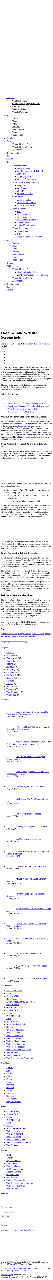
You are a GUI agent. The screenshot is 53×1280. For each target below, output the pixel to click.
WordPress (46, 344)
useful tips (9, 624)
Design (9, 655)
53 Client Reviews (27, 1230)
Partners (10, 1085)
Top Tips (24, 636)
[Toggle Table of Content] (3, 400)
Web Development (14, 1036)
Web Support (12, 1052)
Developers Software (9, 634)
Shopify (9, 684)
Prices (9, 1090)
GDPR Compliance (14, 1007)
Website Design (13, 1033)
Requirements (12, 1175)
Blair (5, 346)
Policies (4, 1268)
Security (10, 678)
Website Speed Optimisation (18, 1050)
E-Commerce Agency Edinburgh (20, 1002)
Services (10, 1096)
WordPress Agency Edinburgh (19, 1058)
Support (30, 344)
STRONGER (12, 1264)
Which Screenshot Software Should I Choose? (26, 403)
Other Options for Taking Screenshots (23, 409)
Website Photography (15, 1047)
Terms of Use (13, 1268)
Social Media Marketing (16, 1024)
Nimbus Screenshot (25, 426)
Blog (8, 1071)
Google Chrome (24, 634)
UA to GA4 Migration (15, 1030)
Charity (9, 1158)
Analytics (10, 653)
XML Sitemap (20, 1270)
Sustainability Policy (41, 1268)
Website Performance (15, 1044)
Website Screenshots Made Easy (21, 412)
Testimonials (11, 1099)
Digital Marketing (13, 999)
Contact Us (11, 1079)
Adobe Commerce (14, 991)
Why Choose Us (13, 1102)
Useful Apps (33, 636)
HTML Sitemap (7, 1270)
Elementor (10, 661)
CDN (8, 993)
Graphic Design (13, 1010)
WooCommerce (13, 692)
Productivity (11, 675)
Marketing (10, 669)
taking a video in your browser (29, 437)
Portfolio (10, 1088)
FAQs (8, 1082)
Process (10, 1093)
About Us (10, 1068)
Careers (9, 1073)
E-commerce (12, 658)
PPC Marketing (13, 1016)
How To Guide (38, 634)
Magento (10, 667)
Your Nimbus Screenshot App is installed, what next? (28, 406)
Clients (9, 1076)
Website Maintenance (15, 1041)
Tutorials (37, 344)
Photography (12, 672)
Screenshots (15, 636)
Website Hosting (13, 1038)
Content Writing (13, 996)
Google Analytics (13, 1172)
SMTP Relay (12, 1021)
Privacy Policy (26, 1268)
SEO (8, 681)
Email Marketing (13, 1005)
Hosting (9, 664)
